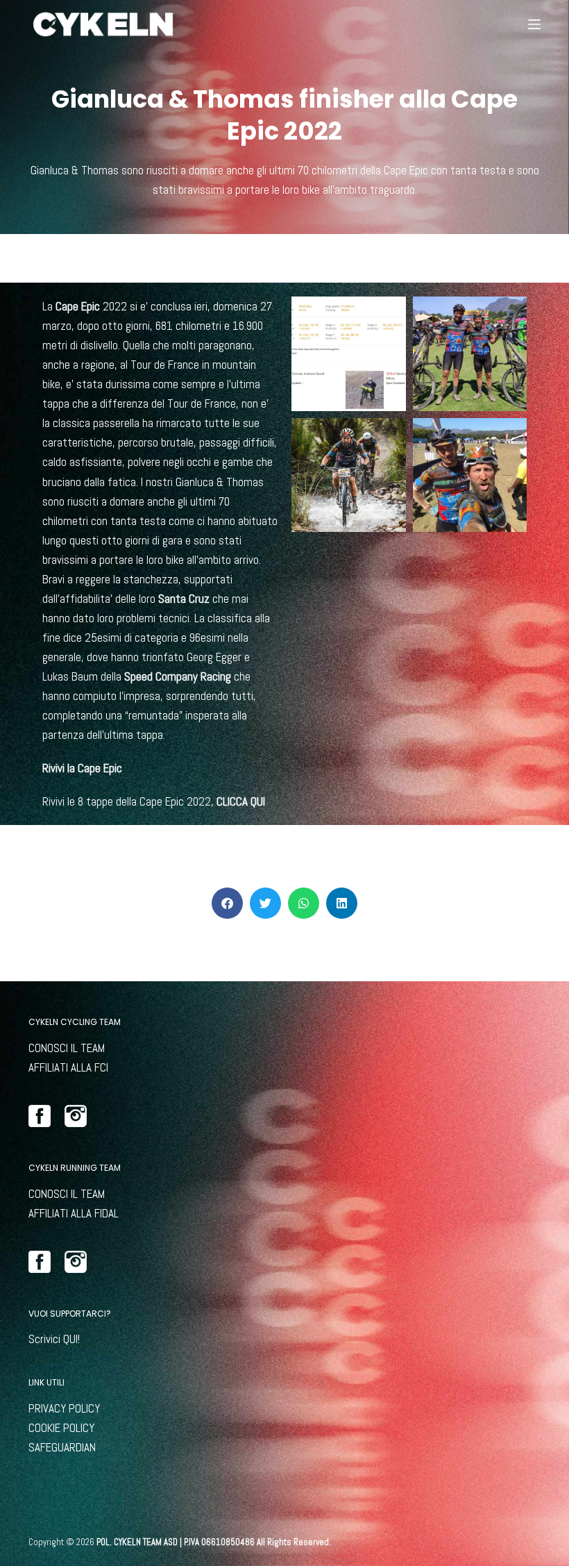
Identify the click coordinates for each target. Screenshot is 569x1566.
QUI (70, 1339)
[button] (227, 903)
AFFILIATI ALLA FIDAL (73, 1213)
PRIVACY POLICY (64, 1408)
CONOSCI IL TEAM (66, 1048)
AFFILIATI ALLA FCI (68, 1067)
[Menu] (534, 24)
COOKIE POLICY (61, 1427)
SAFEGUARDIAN (62, 1447)
